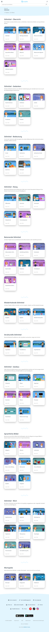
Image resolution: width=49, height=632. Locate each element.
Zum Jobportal (38, 600)
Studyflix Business (16, 608)
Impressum (16, 620)
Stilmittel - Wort (10, 501)
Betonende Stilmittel (12, 237)
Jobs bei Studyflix (19, 604)
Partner (41, 604)
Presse (25, 608)
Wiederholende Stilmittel (14, 302)
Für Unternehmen (31, 604)
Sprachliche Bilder (11, 434)
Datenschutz (28, 620)
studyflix (25, 1)
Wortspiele (8, 568)
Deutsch (6, 8)
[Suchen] (46, 4)
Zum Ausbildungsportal (26, 600)
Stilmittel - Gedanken (12, 86)
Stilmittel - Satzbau (11, 367)
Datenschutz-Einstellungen (38, 620)
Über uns (10, 604)
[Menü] (47, 1)
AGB (22, 620)
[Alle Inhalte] (1, 1)
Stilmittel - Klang (11, 187)
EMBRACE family (26, 627)
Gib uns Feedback (24, 623)
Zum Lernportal (13, 600)
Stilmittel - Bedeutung (13, 136)
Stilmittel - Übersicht (12, 19)
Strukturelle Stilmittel (13, 335)
